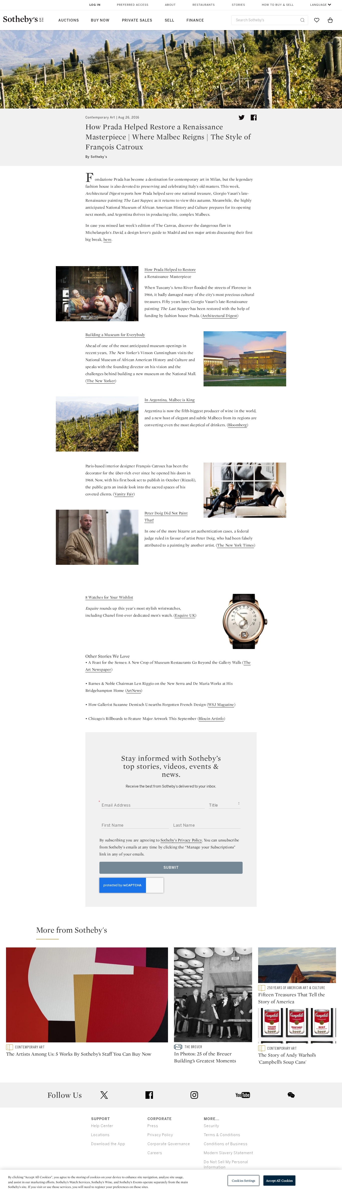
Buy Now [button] (100, 20)
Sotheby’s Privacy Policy (181, 840)
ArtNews (133, 690)
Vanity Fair (123, 494)
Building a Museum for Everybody (115, 334)
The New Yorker (101, 380)
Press (152, 1126)
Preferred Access (132, 5)
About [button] (170, 5)
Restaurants (204, 5)
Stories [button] (238, 5)
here (107, 239)
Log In (95, 5)
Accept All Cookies (279, 1180)
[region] (171, 1181)
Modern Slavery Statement (228, 1153)
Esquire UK (185, 615)
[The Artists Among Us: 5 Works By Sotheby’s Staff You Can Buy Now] (87, 995)
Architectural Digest (219, 315)
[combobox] (269, 20)
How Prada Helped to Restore (170, 269)
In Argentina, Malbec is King (169, 399)
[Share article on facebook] (254, 118)
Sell (169, 20)
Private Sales (137, 20)
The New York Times (235, 545)
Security (211, 1126)
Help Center (102, 1126)
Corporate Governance (168, 1144)
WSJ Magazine (221, 704)
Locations (100, 1135)
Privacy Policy (160, 1135)
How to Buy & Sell (278, 5)
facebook (149, 1095)
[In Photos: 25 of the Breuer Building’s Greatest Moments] (213, 995)
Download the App (108, 1144)
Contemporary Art (100, 117)
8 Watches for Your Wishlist (109, 597)
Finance (195, 20)
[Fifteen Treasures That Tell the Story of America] (297, 966)
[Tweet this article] (242, 118)
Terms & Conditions (222, 1135)
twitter (104, 1095)
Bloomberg (237, 424)
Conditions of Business (226, 1144)
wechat (291, 1095)
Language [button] (318, 5)
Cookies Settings (243, 1180)
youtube (243, 1095)
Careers (154, 1153)
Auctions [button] (68, 20)
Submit (171, 867)
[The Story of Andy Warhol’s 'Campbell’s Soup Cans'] (297, 1027)
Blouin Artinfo (211, 718)
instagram (194, 1095)
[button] (174, 932)
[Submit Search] (302, 20)
